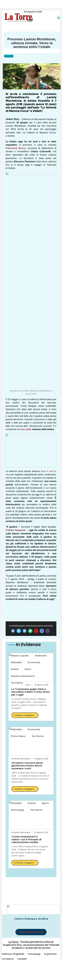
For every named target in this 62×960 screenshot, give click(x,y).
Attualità (8, 56)
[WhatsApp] (30, 631)
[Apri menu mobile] (58, 18)
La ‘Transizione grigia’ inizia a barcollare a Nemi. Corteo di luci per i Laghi (30, 691)
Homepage (34, 954)
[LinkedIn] (24, 631)
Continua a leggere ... (25, 715)
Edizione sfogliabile (13, 954)
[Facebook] (13, 631)
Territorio (17, 682)
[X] (19, 631)
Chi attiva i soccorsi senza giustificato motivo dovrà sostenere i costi (27, 765)
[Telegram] (42, 631)
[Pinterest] (36, 631)
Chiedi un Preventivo (31, 932)
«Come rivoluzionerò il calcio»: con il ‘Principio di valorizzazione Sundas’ (26, 839)
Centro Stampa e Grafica (31, 919)
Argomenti (50, 954)
